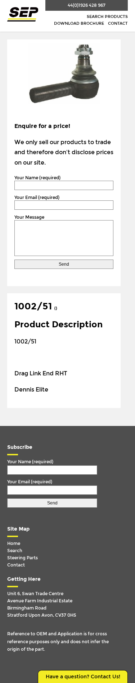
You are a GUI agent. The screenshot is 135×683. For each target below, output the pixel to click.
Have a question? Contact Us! (83, 677)
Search (14, 550)
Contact (118, 23)
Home (13, 543)
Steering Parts (22, 557)
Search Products (107, 16)
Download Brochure (79, 23)
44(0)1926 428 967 (86, 5)
